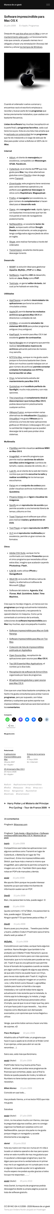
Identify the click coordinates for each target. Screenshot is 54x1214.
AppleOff (13, 312)
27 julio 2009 (26, 1116)
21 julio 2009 (10, 26)
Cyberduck (14, 169)
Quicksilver (14, 386)
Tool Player (14, 528)
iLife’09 (12, 571)
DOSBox (13, 323)
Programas (34, 26)
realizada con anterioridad (18, 134)
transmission (23, 794)
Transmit (19, 178)
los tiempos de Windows (31, 47)
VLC (11, 533)
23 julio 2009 (26, 1088)
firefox (8, 788)
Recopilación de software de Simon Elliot (28, 672)
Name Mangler (16, 343)
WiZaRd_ (8, 941)
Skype (12, 242)
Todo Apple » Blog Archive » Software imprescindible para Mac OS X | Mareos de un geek (26, 835)
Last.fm (12, 471)
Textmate (13, 283)
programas (18, 791)
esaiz (6, 878)
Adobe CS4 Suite (17, 553)
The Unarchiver (16, 398)
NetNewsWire (15, 224)
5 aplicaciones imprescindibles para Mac (12, 756)
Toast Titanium (16, 516)
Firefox (12, 198)
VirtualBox (14, 419)
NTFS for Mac (15, 357)
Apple (25, 26)
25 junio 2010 (20, 1143)
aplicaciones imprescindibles (28, 784)
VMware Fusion (16, 412)
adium (8, 784)
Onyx (11, 378)
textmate (9, 794)
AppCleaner (14, 300)
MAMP (12, 267)
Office (22, 585)
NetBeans (14, 275)
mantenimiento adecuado (16, 37)
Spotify (12, 505)
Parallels (42, 415)
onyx (7, 791)
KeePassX (14, 334)
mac (29, 788)
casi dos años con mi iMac (28, 34)
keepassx (18, 788)
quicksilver (32, 791)
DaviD (7, 895)
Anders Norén (19, 1209)
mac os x (38, 788)
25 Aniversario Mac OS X (14, 769)
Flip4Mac (13, 448)
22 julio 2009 (29, 1033)
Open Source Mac (17, 655)
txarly (6, 843)
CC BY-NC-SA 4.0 (12, 1206)
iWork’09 (13, 579)
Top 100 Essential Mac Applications (25, 663)
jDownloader (15, 183)
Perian (12, 485)
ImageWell (14, 456)
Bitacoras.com (20, 824)
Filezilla (27, 175)
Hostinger (41, 1209)
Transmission (15, 250)
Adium (12, 157)
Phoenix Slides (16, 497)
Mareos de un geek (13, 5)
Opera (12, 209)
